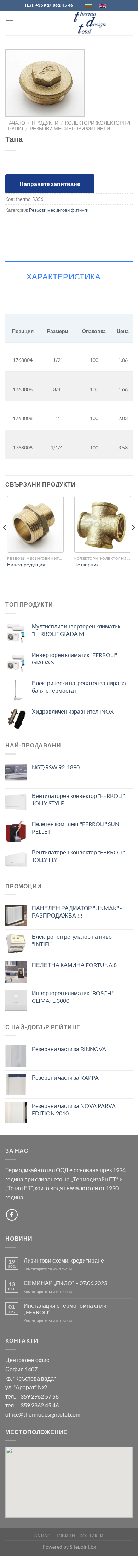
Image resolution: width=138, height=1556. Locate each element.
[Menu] (9, 22)
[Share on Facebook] (12, 226)
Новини (65, 1535)
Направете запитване (49, 183)
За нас (42, 1535)
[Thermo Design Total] (92, 23)
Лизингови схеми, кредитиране (64, 1260)
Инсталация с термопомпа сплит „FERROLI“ (66, 1309)
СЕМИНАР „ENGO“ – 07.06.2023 (65, 1283)
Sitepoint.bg (83, 1547)
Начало (15, 123)
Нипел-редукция (26, 564)
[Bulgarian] (89, 5)
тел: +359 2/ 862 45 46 (48, 5)
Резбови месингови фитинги (70, 128)
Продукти (45, 123)
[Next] (133, 541)
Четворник (86, 564)
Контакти (92, 1535)
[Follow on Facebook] (12, 1215)
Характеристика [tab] (63, 276)
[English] (103, 5)
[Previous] (4, 541)
